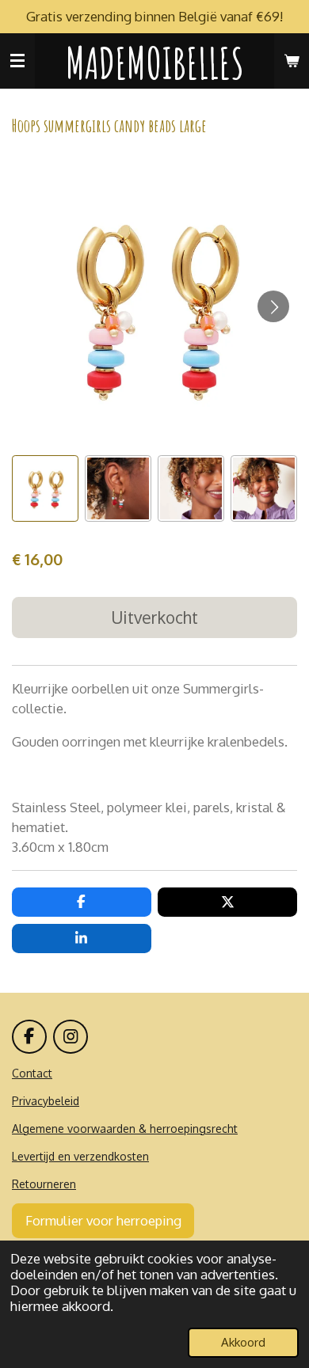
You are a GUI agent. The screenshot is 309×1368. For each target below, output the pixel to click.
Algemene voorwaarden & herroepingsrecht (125, 1128)
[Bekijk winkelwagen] (291, 61)
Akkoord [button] (243, 1342)
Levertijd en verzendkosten (80, 1156)
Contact (32, 1073)
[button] (45, 488)
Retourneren (44, 1184)
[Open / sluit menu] (17, 61)
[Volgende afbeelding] (273, 306)
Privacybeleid (45, 1101)
